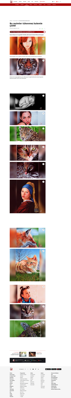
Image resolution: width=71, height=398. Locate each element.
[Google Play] (34, 360)
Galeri (42, 373)
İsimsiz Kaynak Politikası (56, 389)
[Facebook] (25, 369)
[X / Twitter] (28, 369)
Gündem (22, 4)
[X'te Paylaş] (40, 29)
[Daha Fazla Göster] (45, 29)
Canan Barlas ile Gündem (25, 380)
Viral (11, 387)
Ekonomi (35, 4)
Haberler (11, 20)
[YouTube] (33, 369)
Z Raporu (22, 395)
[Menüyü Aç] (60, 1)
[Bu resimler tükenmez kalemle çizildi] (28, 46)
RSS (52, 374)
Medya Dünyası (23, 390)
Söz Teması (22, 389)
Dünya (31, 4)
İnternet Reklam (54, 373)
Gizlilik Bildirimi (54, 384)
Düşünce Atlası (23, 374)
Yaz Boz (21, 376)
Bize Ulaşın (53, 376)
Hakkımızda (53, 386)
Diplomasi (22, 387)
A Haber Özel (12, 376)
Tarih (11, 393)
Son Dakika (12, 380)
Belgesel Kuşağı (23, 386)
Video (11, 373)
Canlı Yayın (12, 374)
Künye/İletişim (54, 377)
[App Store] (27, 360)
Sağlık (11, 395)
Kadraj (21, 377)
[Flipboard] (36, 369)
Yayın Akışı (53, 383)
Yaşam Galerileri (15, 20)
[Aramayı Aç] (58, 1)
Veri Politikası (54, 379)
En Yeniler (17, 4)
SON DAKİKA (15, 1)
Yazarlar (11, 396)
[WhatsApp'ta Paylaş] (42, 29)
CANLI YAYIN (43, 1)
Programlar (22, 373)
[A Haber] (11, 1)
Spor (44, 4)
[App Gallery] (40, 360)
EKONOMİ (24, 1)
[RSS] (38, 369)
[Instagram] (30, 369)
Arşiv (52, 381)
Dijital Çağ (22, 393)
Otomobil (49, 4)
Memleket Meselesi (24, 383)
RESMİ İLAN (36, 1)
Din (10, 392)
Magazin (40, 4)
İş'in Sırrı (22, 392)
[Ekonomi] (48, 1)
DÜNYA (29, 1)
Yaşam (27, 4)
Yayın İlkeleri (54, 387)
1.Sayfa (21, 396)
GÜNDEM (20, 1)
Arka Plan (22, 381)
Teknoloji (54, 4)
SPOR (32, 1)
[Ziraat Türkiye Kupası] (57, 1)
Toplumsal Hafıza (23, 379)
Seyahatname (23, 384)
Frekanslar (53, 380)
